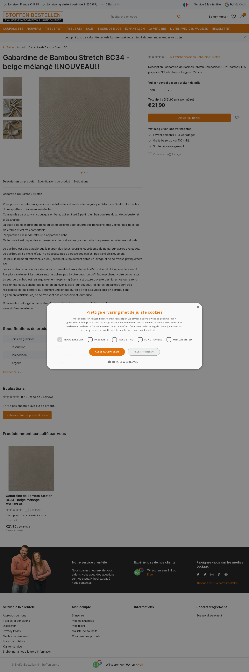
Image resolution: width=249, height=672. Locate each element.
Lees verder (162, 330)
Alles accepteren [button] (107, 351)
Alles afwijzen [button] (144, 351)
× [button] (197, 307)
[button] (124, 361)
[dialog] (124, 336)
